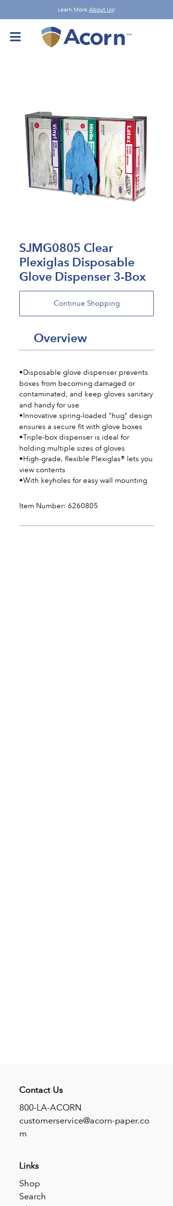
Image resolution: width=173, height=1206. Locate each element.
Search (32, 1196)
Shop (29, 1183)
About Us (101, 9)
